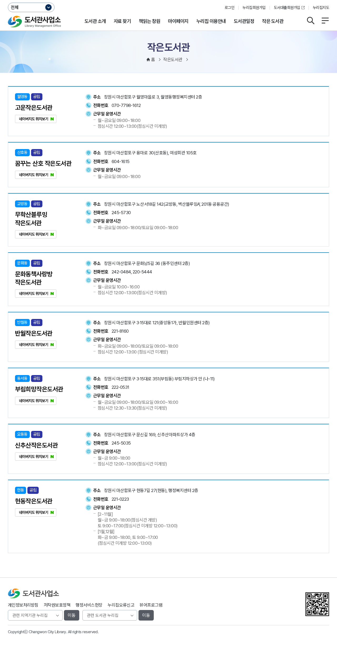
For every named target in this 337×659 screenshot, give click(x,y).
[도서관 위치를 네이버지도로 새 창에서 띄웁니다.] (35, 121)
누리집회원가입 (253, 7)
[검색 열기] (311, 20)
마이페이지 (178, 21)
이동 (72, 615)
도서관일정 (244, 21)
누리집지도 (321, 7)
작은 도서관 (272, 21)
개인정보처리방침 (23, 605)
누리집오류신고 (121, 605)
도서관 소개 (95, 21)
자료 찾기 (122, 21)
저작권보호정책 (57, 605)
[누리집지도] (325, 20)
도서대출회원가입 (287, 7)
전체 (15, 7)
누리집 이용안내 (211, 21)
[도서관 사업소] (34, 21)
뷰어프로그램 (151, 605)
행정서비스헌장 (89, 605)
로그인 (229, 7)
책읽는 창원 (149, 21)
